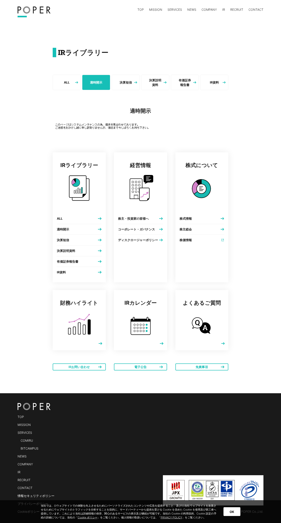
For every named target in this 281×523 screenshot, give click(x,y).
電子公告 (140, 367)
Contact (256, 9)
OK (232, 512)
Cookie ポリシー (87, 517)
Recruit (236, 9)
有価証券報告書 (185, 82)
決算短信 (126, 82)
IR (223, 9)
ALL (67, 82)
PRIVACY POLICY (171, 517)
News (191, 9)
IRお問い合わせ (79, 367)
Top (140, 9)
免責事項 (202, 367)
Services (175, 10)
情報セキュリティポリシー (36, 496)
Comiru (27, 440)
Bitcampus (29, 448)
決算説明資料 (155, 82)
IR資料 (214, 82)
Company (209, 9)
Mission (155, 9)
